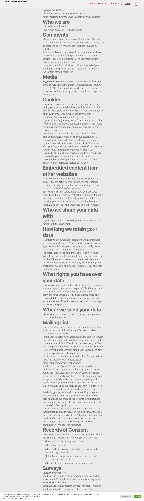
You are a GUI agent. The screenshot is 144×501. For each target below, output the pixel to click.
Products (115, 3)
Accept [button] (138, 496)
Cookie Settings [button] (127, 496)
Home (92, 3)
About (127, 3)
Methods (102, 3)
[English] (137, 4)
